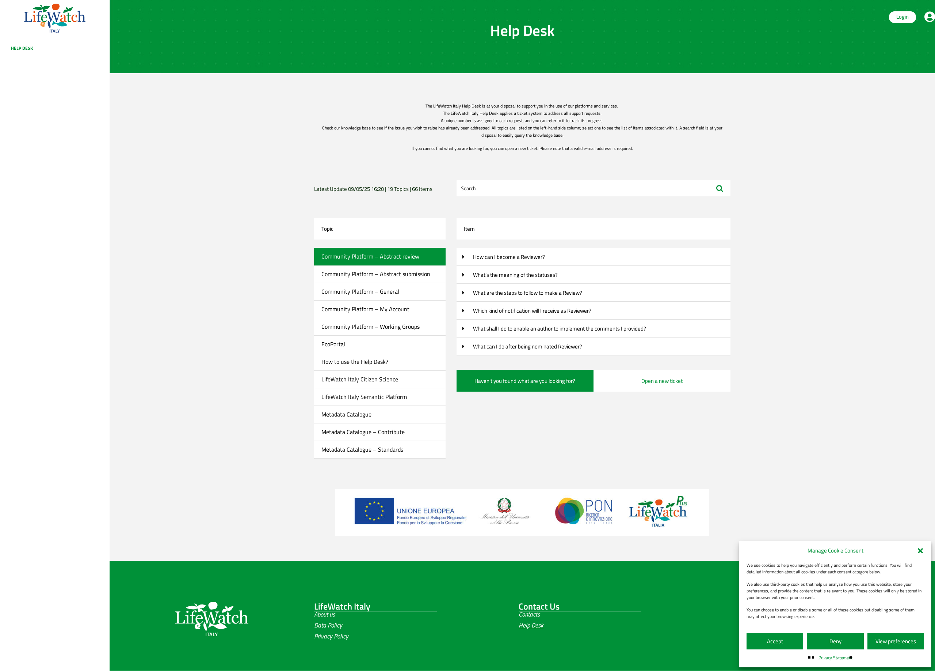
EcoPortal (333, 344)
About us (324, 614)
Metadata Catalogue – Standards (362, 449)
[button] (920, 550)
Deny (835, 641)
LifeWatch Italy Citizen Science (359, 379)
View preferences (895, 641)
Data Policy (328, 625)
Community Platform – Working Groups (370, 326)
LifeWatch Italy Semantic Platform (364, 396)
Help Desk (22, 48)
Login (902, 16)
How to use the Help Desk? (354, 361)
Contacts (529, 614)
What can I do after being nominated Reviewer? (527, 346)
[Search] (719, 188)
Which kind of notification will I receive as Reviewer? (531, 310)
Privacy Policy (331, 636)
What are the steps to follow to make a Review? (527, 293)
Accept (775, 641)
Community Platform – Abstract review (370, 256)
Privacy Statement (835, 657)
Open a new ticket (662, 381)
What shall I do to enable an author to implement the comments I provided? (559, 328)
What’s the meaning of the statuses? (515, 275)
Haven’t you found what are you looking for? (524, 381)
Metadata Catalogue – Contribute (363, 431)
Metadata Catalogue (346, 414)
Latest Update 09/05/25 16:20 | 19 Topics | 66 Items (373, 189)
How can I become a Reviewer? (508, 257)
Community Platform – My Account (365, 309)
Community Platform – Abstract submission (375, 273)
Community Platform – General (360, 291)
